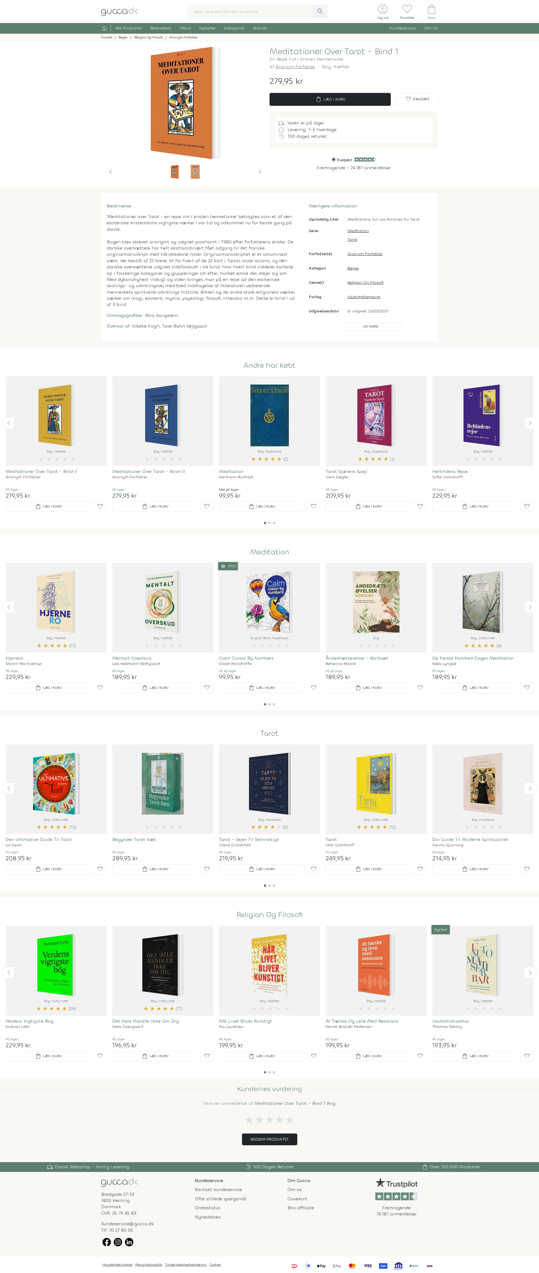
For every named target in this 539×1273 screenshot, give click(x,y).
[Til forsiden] (119, 11)
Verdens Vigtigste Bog (30, 1021)
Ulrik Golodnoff (340, 845)
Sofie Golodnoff (447, 477)
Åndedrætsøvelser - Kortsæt (357, 658)
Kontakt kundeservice (218, 1189)
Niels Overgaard (127, 1026)
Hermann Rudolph (236, 477)
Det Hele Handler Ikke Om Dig (145, 1021)
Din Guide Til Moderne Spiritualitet (470, 839)
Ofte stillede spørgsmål (220, 1199)
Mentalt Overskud (131, 658)
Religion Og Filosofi (365, 282)
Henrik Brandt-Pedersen (349, 1026)
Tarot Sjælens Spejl (346, 471)
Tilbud (185, 28)
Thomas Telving (447, 1026)
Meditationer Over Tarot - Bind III (148, 471)
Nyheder (207, 28)
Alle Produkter (128, 28)
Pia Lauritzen (231, 1026)
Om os (294, 1189)
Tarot (352, 239)
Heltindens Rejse (450, 471)
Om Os (431, 28)
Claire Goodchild (235, 845)
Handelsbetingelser (117, 1264)
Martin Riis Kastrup (24, 663)
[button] (111, 171)
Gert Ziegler (337, 477)
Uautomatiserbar (450, 1021)
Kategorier (234, 28)
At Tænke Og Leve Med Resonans (362, 1021)
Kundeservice (402, 28)
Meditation (358, 231)
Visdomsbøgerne (364, 297)
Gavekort (297, 1199)
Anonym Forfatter (295, 67)
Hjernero (14, 658)
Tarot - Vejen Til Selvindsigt (249, 839)
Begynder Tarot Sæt (134, 839)
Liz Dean (14, 845)
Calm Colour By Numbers (246, 658)
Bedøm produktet (270, 1139)
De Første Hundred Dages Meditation (473, 658)
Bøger (353, 268)
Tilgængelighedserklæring (186, 1264)
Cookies (215, 1264)
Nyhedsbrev (208, 1217)
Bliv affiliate (300, 1208)
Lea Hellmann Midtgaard (136, 663)
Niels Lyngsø (444, 663)
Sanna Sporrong (447, 845)
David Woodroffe (235, 663)
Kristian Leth (18, 1026)
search (320, 11)
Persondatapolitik (148, 1264)
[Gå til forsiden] (119, 1182)
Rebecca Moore (341, 663)
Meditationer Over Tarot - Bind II (41, 471)
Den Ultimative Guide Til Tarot (39, 839)
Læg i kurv (330, 99)
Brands (260, 28)
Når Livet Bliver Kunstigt (245, 1021)
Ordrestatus (207, 1208)
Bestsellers (160, 28)
